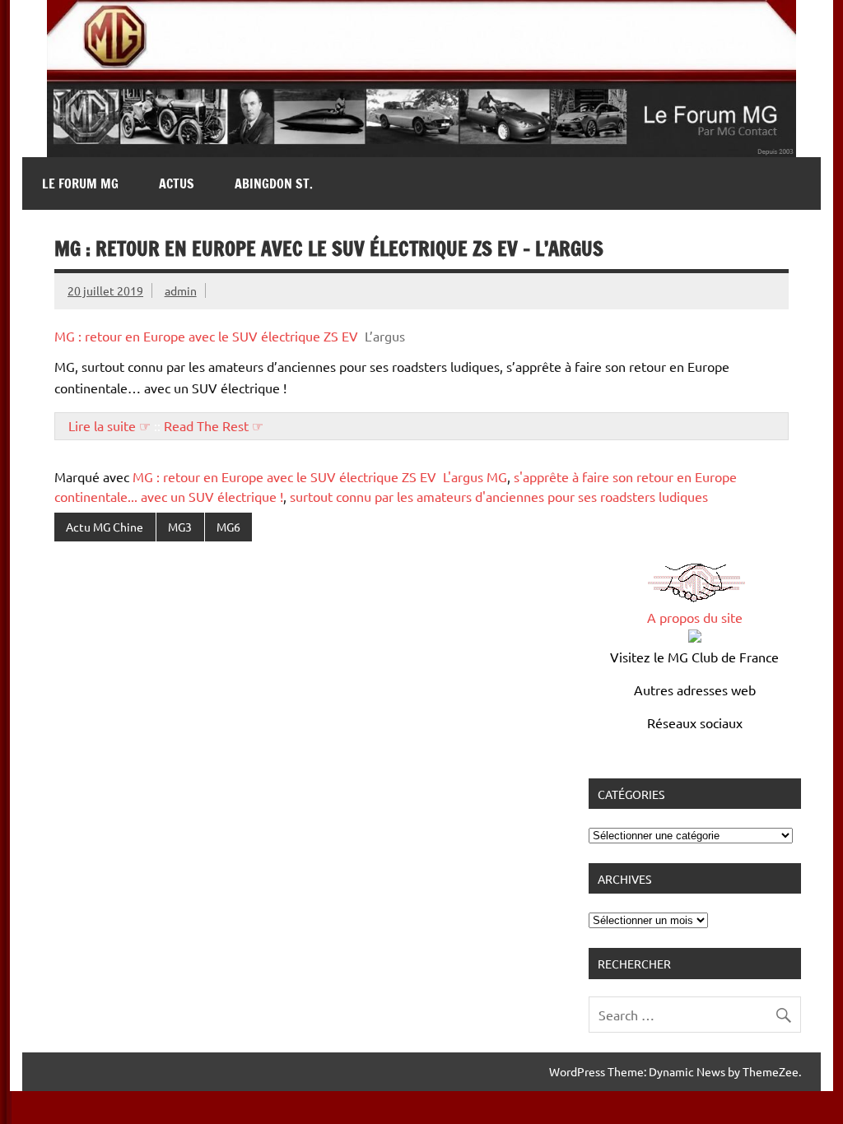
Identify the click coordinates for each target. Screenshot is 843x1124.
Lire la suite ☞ (109, 425)
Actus (176, 183)
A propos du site (695, 617)
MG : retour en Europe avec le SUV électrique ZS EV (206, 335)
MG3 (180, 526)
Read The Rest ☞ (213, 425)
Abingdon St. (274, 183)
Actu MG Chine (104, 526)
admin (181, 290)
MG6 (228, 526)
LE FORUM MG (80, 183)
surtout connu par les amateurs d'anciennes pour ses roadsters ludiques (499, 496)
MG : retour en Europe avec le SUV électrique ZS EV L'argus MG (320, 476)
